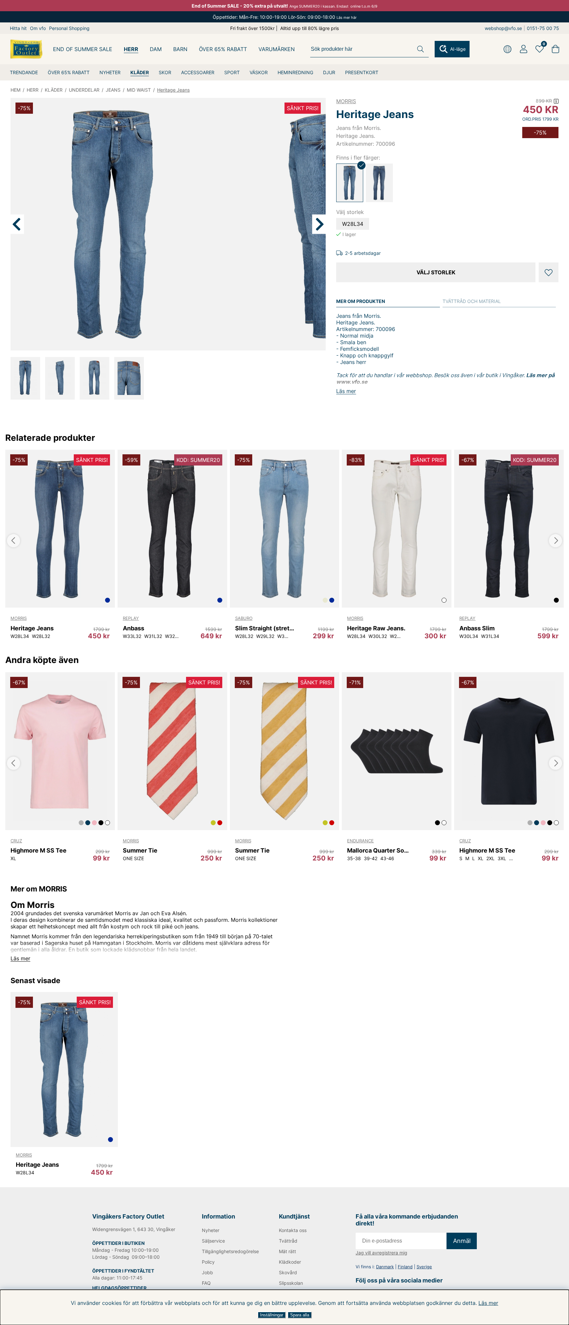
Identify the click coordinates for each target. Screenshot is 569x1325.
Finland (405, 1266)
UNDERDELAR (84, 90)
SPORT (232, 72)
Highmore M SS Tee (39, 850)
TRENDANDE (24, 72)
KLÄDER (139, 72)
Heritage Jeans (173, 90)
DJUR (329, 72)
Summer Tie (140, 850)
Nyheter (210, 1230)
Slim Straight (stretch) (266, 628)
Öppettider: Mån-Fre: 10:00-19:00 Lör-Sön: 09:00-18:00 (285, 17)
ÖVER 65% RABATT (69, 72)
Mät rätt (287, 1251)
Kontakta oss (293, 1230)
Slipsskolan (291, 1283)
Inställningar (271, 1314)
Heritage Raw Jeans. (376, 628)
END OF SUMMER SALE (82, 49)
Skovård (288, 1272)
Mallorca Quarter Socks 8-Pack (378, 850)
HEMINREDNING (295, 72)
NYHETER (110, 72)
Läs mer (488, 1303)
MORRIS (346, 101)
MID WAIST (139, 90)
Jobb (207, 1272)
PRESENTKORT (361, 72)
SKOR (165, 72)
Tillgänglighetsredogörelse (229, 1251)
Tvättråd (288, 1241)
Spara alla (299, 1314)
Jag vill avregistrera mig (381, 1252)
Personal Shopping (69, 28)
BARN (180, 49)
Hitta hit (18, 28)
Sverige (424, 1266)
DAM (156, 49)
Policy (208, 1262)
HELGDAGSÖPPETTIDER (119, 1288)
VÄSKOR (259, 72)
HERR (131, 49)
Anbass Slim (477, 628)
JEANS (113, 90)
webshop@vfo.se (503, 28)
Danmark (385, 1266)
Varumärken (276, 49)
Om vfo (38, 28)
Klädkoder (290, 1262)
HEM (15, 90)
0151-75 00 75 (543, 28)
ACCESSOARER (197, 72)
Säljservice (213, 1241)
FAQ (206, 1283)
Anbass (133, 628)
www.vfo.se (351, 381)
